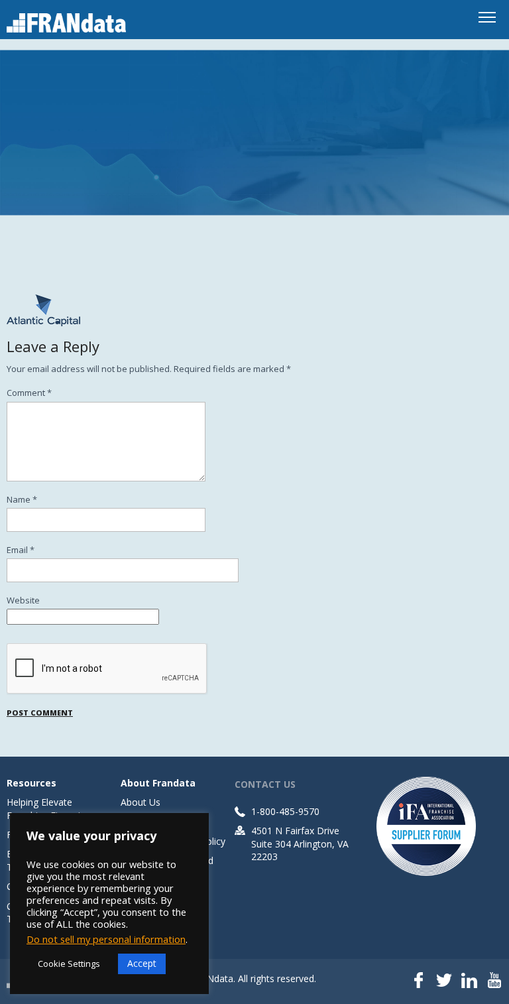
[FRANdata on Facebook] (419, 981)
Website (23, 600)
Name (22, 499)
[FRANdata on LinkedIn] (469, 981)
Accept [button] (141, 963)
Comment (29, 393)
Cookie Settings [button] (69, 964)
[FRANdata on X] (444, 981)
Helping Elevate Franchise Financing (49, 808)
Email (20, 550)
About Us (140, 802)
